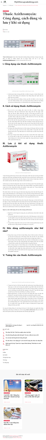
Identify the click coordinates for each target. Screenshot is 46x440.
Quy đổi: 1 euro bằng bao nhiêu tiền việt (11, 423)
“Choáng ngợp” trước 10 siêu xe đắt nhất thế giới (32, 396)
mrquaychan (5, 29)
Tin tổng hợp (6, 362)
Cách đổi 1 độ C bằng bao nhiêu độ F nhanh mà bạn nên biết (12, 397)
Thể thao (5, 360)
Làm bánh (5, 355)
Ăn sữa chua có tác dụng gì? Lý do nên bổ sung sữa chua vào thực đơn (24, 340)
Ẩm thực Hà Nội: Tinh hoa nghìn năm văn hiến (18, 332)
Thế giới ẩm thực (7, 357)
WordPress (15, 437)
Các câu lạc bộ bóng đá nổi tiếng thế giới (16, 338)
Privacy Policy (19, 437)
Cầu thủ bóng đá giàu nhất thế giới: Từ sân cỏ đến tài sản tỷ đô (22, 335)
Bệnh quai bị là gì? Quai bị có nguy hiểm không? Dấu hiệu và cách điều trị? (23, 344)
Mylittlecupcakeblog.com (26, 2)
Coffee (4, 352)
